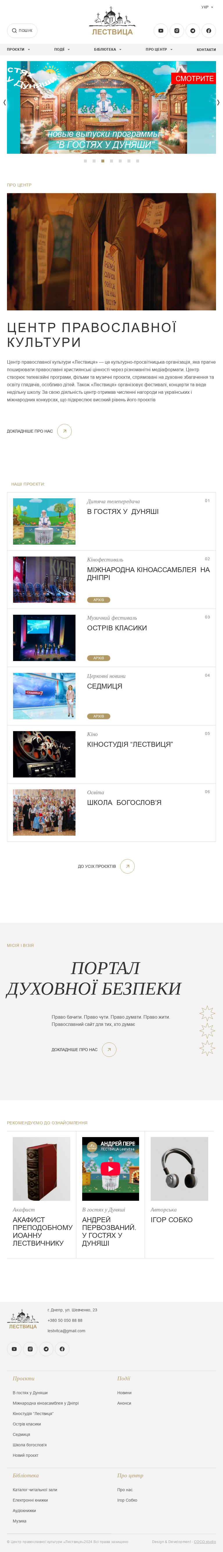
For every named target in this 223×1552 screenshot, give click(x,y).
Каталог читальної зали (35, 1489)
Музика (19, 1521)
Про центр (130, 1475)
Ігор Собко (127, 1500)
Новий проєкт (25, 1455)
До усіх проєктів (97, 866)
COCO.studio (205, 1542)
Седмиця (21, 1434)
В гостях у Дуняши (30, 1392)
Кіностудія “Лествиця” (33, 1413)
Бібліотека (26, 1475)
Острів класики (27, 1424)
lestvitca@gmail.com (66, 1330)
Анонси (124, 1403)
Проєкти (24, 1378)
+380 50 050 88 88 (65, 1320)
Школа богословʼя (30, 1445)
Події (123, 1378)
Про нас (125, 1489)
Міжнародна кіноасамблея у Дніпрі (46, 1403)
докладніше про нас (30, 431)
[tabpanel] (111, 107)
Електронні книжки (30, 1500)
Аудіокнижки (24, 1510)
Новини (124, 1392)
